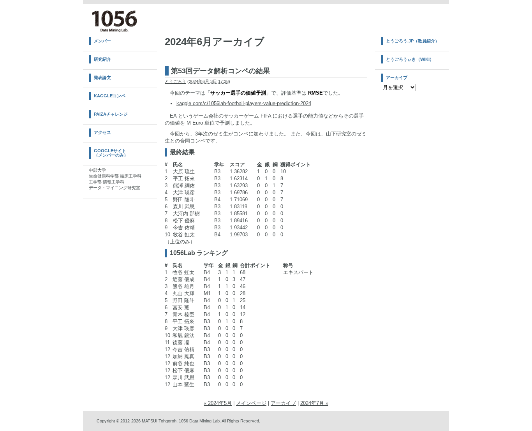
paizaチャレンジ (111, 114)
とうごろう (175, 81)
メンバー (102, 41)
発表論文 (102, 77)
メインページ (251, 403)
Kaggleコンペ (109, 95)
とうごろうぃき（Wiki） (410, 59)
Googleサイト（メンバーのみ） (111, 152)
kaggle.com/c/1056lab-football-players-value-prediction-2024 (243, 103)
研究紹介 (102, 59)
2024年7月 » (314, 403)
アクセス (102, 132)
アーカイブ (283, 403)
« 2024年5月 (218, 403)
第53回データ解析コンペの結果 (220, 71)
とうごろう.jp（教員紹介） (412, 41)
